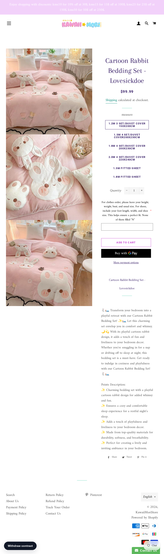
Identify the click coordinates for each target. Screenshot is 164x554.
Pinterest (95, 495)
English (147, 497)
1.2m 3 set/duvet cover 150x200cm (127, 125)
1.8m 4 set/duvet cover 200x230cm (127, 147)
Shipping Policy (16, 514)
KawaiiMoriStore (147, 512)
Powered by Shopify (144, 518)
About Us (12, 501)
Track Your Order (58, 507)
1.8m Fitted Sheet (127, 176)
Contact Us (53, 514)
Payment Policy (16, 507)
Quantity (115, 190)
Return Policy (55, 495)
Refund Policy (55, 501)
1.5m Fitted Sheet (127, 168)
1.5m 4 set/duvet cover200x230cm (127, 136)
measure (127, 115)
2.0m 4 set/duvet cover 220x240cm (127, 158)
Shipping (111, 100)
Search (10, 495)
